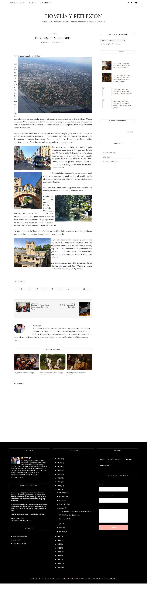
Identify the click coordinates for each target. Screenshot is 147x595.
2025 (59, 463)
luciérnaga (27, 458)
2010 (59, 563)
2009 (59, 567)
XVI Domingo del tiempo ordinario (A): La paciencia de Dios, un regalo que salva (122, 91)
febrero (62, 532)
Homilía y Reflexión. (62, 578)
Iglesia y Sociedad (19, 543)
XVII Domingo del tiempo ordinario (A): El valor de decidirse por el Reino (121, 65)
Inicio (102, 459)
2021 (59, 478)
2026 (59, 459)
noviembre (63, 496)
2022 (59, 474)
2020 (59, 482)
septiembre (63, 504)
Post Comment (57, 42)
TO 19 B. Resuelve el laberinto (69, 515)
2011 (59, 560)
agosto (62, 508)
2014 (59, 548)
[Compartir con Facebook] (21, 289)
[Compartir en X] (37, 289)
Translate (117, 44)
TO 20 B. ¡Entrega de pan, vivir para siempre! (75, 511)
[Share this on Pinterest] (53, 289)
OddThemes (110, 578)
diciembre (63, 493)
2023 (59, 470)
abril (61, 528)
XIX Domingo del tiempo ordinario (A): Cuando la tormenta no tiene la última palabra (122, 104)
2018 (59, 490)
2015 (59, 544)
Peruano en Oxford (65, 519)
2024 (59, 466)
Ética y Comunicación (110, 161)
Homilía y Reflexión (73, 16)
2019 (59, 486)
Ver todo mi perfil (17, 477)
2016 (59, 540)
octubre (62, 500)
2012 (59, 556)
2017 (59, 536)
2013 (59, 552)
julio (60, 524)
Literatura (33, 3)
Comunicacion (18, 547)
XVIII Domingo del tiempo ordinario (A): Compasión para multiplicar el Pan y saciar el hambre (122, 78)
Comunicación (46, 3)
